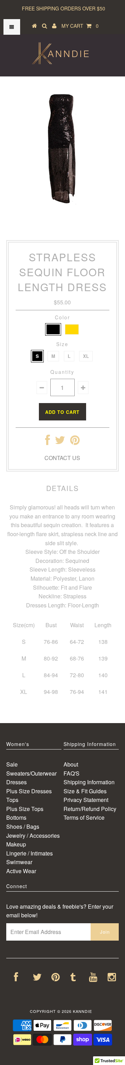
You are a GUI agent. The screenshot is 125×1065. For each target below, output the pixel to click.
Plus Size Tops (24, 809)
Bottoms (16, 817)
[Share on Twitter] (60, 442)
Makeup (16, 844)
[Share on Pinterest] (75, 442)
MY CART (80, 25)
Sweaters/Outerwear (31, 773)
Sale (12, 764)
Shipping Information (89, 782)
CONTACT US (62, 458)
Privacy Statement (86, 800)
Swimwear (19, 862)
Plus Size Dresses (29, 791)
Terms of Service (84, 817)
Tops (12, 800)
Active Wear (21, 871)
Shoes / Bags (22, 826)
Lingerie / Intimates (29, 853)
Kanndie (82, 1011)
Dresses (16, 782)
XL (86, 356)
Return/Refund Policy (90, 809)
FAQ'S (72, 773)
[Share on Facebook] (47, 442)
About (71, 764)
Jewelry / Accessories (33, 835)
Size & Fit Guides (85, 791)
